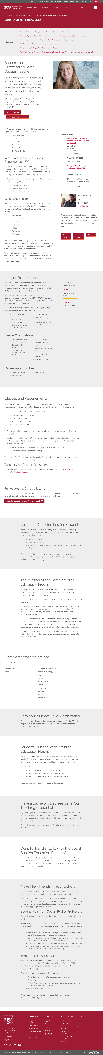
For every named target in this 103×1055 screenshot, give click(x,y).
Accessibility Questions (65, 1042)
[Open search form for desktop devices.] (89, 7)
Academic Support (67, 1021)
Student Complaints (57, 1052)
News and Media (34, 1038)
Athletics (65, 2)
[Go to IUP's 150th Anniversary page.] (8, 1019)
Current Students (34, 1025)
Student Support (43, 2)
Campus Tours (49, 1024)
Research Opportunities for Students (33, 36)
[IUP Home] (13, 7)
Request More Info (16, 117)
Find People (48, 1038)
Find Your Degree (55, 2)
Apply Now (11, 112)
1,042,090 (67, 302)
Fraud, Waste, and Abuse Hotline (40, 1052)
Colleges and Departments (49, 1034)
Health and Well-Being (66, 1024)
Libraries (47, 1030)
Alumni (72, 2)
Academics (45, 7)
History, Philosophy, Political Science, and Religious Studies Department (78, 140)
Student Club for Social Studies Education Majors (37, 44)
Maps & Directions (10, 1040)
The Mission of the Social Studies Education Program (68, 36)
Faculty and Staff (34, 1028)
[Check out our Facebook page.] (5, 1045)
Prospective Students (32, 1021)
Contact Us (8, 1036)
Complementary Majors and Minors (32, 40)
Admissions (92, 235)
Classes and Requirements (62, 32)
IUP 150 (33, 2)
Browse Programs (39, 15)
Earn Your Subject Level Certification (61, 40)
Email (78, 1024)
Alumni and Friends (35, 1032)
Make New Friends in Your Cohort (81, 52)
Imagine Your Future (42, 32)
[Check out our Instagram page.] (10, 1045)
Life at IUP (68, 7)
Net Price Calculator (71, 1052)
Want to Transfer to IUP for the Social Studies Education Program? (43, 52)
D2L (78, 1027)
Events (90, 2)
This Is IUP (79, 7)
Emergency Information (64, 1032)
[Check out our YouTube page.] (15, 1045)
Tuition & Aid (78, 236)
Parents (31, 1035)
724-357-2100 (13, 1032)
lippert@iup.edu (82, 206)
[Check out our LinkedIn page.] (19, 1045)
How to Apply (65, 236)
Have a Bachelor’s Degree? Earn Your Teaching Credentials (40, 48)
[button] (95, 7)
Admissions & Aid (31, 7)
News (84, 2)
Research (57, 7)
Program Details (25, 32)
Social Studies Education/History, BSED (24, 501)
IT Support (64, 1028)
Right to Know (83, 1052)
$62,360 (66, 289)
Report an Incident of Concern (67, 1037)
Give (96, 2)
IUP (5, 15)
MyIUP (78, 2)
